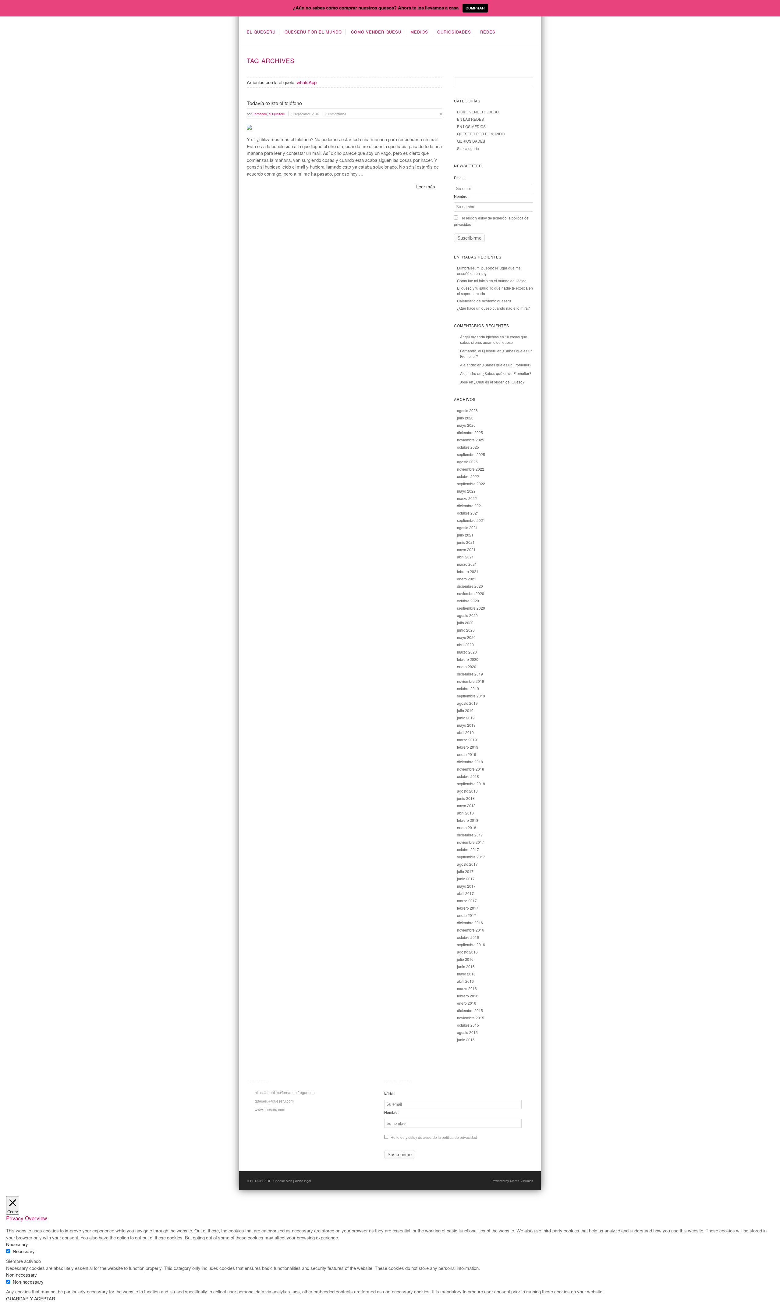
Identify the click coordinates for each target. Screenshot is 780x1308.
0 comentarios (335, 113)
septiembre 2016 (471, 944)
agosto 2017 (467, 864)
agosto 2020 (467, 615)
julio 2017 (465, 871)
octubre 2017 (468, 849)
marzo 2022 (467, 498)
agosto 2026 (467, 410)
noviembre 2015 (470, 1017)
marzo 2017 (467, 900)
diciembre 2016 (470, 922)
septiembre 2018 (471, 783)
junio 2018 (466, 798)
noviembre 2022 (470, 469)
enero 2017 (466, 915)
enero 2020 (466, 666)
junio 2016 (466, 966)
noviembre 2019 (470, 681)
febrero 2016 (467, 995)
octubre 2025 (468, 447)
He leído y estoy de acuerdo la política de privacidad (433, 1137)
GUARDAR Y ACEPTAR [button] (30, 1298)
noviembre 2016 (470, 929)
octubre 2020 (468, 600)
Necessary (24, 1251)
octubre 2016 (468, 937)
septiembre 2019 (471, 695)
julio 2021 (465, 534)
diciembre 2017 (470, 834)
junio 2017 (466, 878)
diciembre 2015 (470, 1010)
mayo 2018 (466, 805)
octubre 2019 (468, 688)
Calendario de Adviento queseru (484, 300)
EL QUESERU (261, 32)
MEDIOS (419, 32)
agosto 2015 (467, 1032)
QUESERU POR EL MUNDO (313, 32)
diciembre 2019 (470, 673)
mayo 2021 (466, 549)
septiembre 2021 (471, 520)
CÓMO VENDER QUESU (376, 32)
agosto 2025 (467, 461)
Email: (459, 177)
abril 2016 (465, 981)
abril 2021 (465, 556)
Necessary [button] (17, 1244)
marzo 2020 (467, 651)
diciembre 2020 (470, 586)
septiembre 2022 (471, 483)
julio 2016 (465, 959)
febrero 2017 (467, 908)
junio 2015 (466, 1039)
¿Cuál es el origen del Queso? (499, 381)
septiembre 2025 (471, 454)
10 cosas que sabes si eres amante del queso (493, 339)
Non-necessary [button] (21, 1274)
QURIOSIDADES (454, 32)
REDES (487, 32)
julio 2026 (465, 417)
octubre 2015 (468, 1025)
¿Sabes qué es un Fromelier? (506, 364)
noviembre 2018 (470, 769)
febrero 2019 (467, 747)
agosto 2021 (467, 527)
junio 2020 (466, 630)
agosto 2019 (467, 703)
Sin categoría (468, 148)
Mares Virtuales (521, 1180)
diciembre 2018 (470, 761)
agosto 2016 (467, 951)
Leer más (425, 186)
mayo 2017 (466, 886)
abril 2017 (465, 893)
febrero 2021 (467, 571)
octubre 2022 (468, 476)
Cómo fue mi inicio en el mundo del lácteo (491, 280)
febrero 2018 (467, 820)
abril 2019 (465, 732)
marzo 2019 (467, 739)
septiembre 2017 (471, 856)
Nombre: (461, 196)
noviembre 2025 (470, 439)
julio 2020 (465, 622)
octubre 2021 (468, 512)
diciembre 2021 (470, 505)
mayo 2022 (466, 491)
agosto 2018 (467, 790)
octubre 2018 (468, 776)
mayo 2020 (466, 637)
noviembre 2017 (470, 842)
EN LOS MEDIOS (471, 126)
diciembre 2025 (470, 432)
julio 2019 (465, 710)
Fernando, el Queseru (478, 350)
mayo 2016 (466, 973)
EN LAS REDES (470, 119)
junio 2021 (466, 542)
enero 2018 (466, 827)
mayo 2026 (466, 425)
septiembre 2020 (471, 608)
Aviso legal (303, 1180)
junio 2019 (466, 717)
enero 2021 (466, 578)
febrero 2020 (467, 659)
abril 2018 (465, 812)
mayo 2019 (466, 725)
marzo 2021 (467, 564)
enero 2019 (466, 754)
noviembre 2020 (470, 593)
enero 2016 (466, 1003)
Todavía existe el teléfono (274, 103)
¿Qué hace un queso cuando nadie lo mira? (493, 308)
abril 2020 (465, 644)
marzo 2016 (467, 988)
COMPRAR (475, 8)
